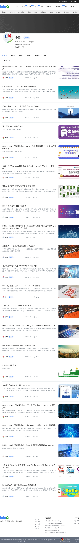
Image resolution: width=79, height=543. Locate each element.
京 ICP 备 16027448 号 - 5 (49, 540)
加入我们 (37, 526)
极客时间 (73, 1)
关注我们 (37, 528)
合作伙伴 (37, 524)
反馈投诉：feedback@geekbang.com (55, 525)
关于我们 (37, 519)
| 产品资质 (77, 540)
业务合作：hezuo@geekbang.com (54, 523)
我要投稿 (37, 521)
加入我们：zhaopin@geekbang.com (54, 528)
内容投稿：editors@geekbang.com (54, 521)
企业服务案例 (63, 1)
